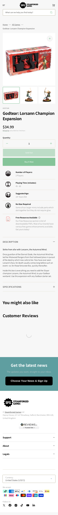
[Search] (51, 12)
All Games (16, 24)
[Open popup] (39, 217)
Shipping (6, 130)
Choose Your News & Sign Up (29, 380)
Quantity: (7, 137)
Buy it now (29, 161)
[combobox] (29, 12)
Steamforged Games (13, 412)
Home (5, 24)
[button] (4, 5)
